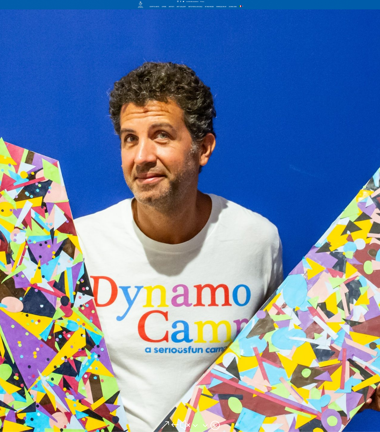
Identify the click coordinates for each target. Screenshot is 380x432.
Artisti (171, 6)
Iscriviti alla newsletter (192, 1)
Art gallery (181, 6)
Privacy (202, 1)
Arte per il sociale (195, 6)
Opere (164, 6)
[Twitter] (183, 2)
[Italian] (241, 7)
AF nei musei (209, 6)
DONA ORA (233, 6)
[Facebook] (180, 2)
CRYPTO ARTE (154, 6)
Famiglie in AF (221, 6)
